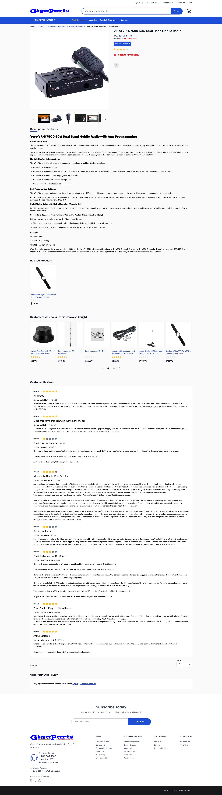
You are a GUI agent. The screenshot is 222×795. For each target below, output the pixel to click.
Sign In (137, 3)
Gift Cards (100, 751)
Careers (157, 745)
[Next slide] (119, 368)
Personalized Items (104, 748)
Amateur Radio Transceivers (55, 26)
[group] (121, 49)
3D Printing (100, 755)
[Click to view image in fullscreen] (69, 70)
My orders (184, 745)
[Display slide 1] (108, 368)
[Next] (105, 118)
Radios (40, 26)
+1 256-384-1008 (151, 3)
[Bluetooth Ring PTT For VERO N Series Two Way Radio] (44, 278)
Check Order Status (132, 742)
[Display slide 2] (114, 368)
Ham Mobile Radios (76, 26)
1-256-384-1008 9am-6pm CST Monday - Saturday (48, 759)
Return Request (130, 745)
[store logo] (49, 11)
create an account (88, 684)
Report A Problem (161, 748)
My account (185, 742)
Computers (100, 745)
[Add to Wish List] (116, 65)
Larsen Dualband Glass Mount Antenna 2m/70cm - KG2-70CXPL (151, 353)
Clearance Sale (102, 758)
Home (32, 26)
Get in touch (129, 758)
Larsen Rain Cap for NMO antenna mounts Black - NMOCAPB (41, 353)
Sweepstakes (168, 3)
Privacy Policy (184, 790)
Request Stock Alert (122, 44)
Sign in (75, 684)
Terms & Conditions (170, 790)
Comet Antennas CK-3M (94, 351)
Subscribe (140, 721)
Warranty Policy (130, 751)
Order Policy (128, 748)
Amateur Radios (102, 742)
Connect (124, 20)
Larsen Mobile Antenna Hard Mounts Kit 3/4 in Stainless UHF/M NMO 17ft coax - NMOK (124, 353)
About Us (157, 742)
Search (177, 11)
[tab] (37, 129)
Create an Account (184, 3)
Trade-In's (128, 755)
